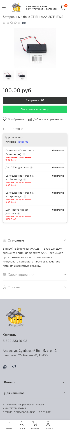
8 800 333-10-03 (15, 341)
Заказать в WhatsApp (35, 109)
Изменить (22, 141)
